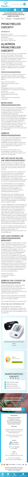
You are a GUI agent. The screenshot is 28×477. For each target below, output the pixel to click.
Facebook (17, 446)
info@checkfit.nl (15, 444)
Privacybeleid (8, 469)
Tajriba (18, 470)
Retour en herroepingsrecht (14, 422)
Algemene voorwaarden (11, 467)
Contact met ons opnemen (14, 417)
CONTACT (14, 475)
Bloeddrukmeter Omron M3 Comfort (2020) (14, 341)
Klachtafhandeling (17, 469)
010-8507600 (15, 442)
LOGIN (8, 475)
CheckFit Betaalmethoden (14, 423)
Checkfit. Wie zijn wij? (14, 419)
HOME (2, 475)
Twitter (15, 448)
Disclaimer (20, 467)
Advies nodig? (18, 9)
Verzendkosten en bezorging (14, 420)
